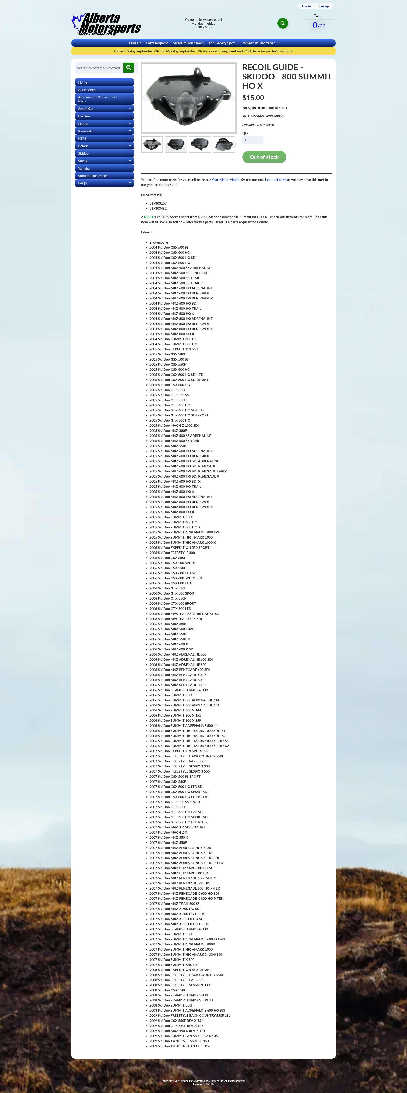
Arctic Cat (106, 109)
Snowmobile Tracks (92, 176)
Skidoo (106, 154)
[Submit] (128, 68)
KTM (106, 139)
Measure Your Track (188, 43)
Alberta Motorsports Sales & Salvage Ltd (202, 1080)
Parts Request (157, 43)
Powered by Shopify (203, 1084)
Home (82, 82)
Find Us (135, 43)
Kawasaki (106, 132)
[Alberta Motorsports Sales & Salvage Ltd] (106, 23)
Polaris (106, 146)
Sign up (323, 6)
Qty (245, 133)
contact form (276, 179)
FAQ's (106, 184)
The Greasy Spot (224, 44)
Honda (106, 124)
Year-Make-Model (225, 179)
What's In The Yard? (261, 44)
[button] (152, 144)
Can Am (106, 117)
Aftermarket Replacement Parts (106, 99)
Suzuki (106, 161)
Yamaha (106, 169)
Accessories (87, 90)
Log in (306, 6)
